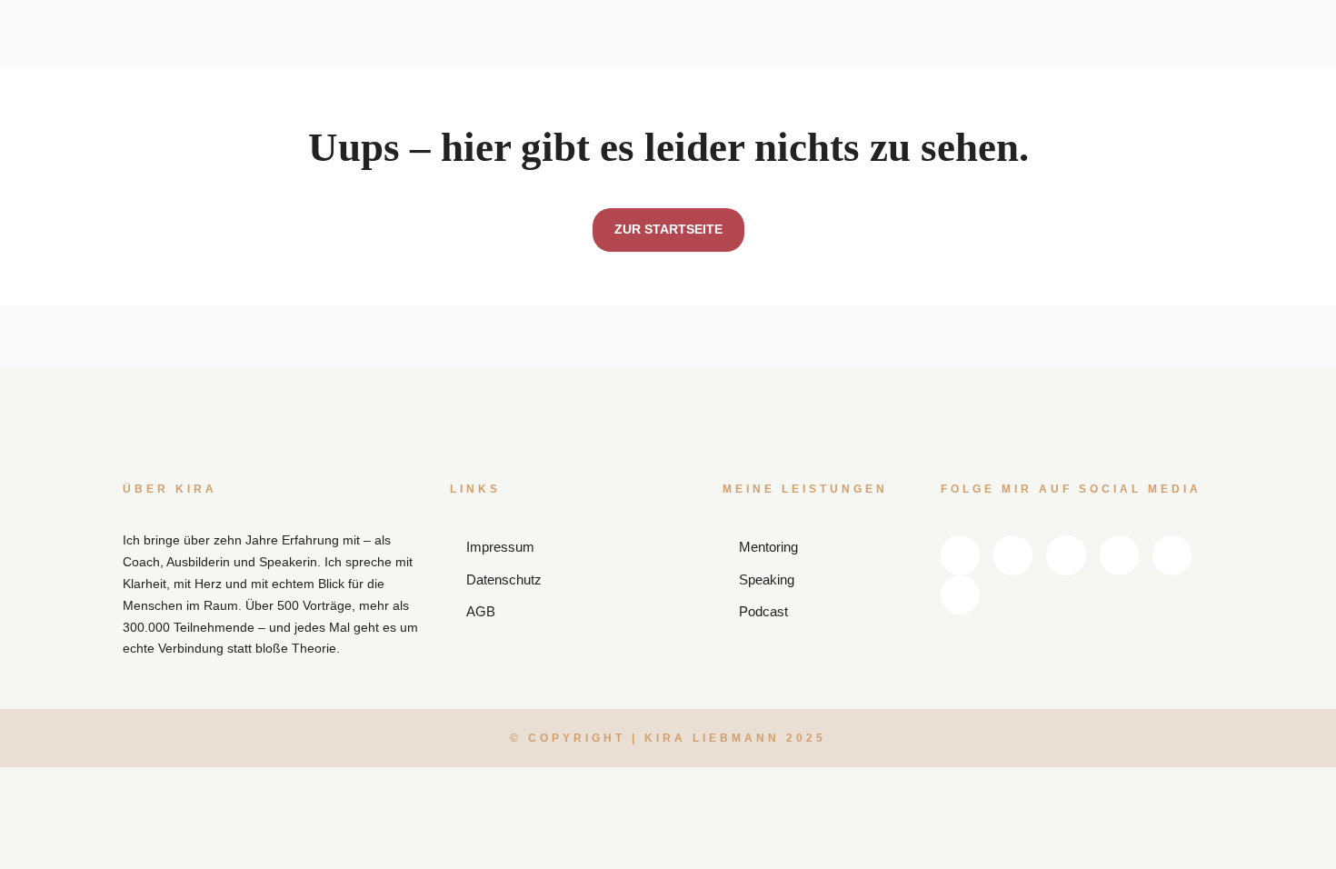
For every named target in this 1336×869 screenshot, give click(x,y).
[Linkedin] (1026, 54)
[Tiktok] (1106, 86)
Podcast (716, 81)
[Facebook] (1066, 54)
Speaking (589, 50)
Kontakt (901, 111)
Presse (834, 111)
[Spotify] (1186, 54)
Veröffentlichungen (732, 54)
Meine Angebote (596, 23)
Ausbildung (596, 111)
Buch (707, 111)
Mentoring (591, 81)
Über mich (488, 111)
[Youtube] (1146, 54)
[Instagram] (1106, 54)
